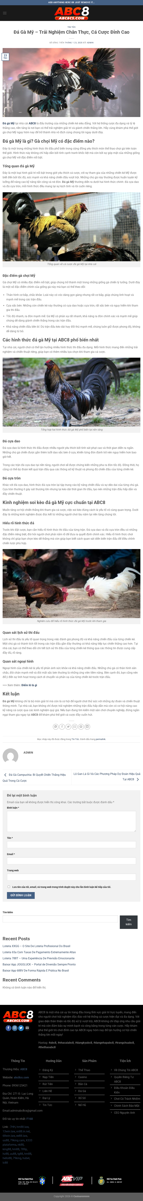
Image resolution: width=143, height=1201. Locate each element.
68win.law (9, 1135)
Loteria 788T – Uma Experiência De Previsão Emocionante (38, 958)
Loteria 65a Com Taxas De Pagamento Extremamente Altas (39, 952)
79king (17, 1158)
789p (24, 1149)
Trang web (13, 870)
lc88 (5, 1162)
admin (90, 43)
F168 (30, 1118)
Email (11, 854)
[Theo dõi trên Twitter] (21, 1028)
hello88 (7, 1158)
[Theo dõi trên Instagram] (15, 1028)
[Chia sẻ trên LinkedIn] (87, 727)
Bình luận (13, 807)
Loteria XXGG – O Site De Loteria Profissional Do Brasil (36, 946)
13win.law (9, 1131)
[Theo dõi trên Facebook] (8, 1028)
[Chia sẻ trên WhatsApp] (56, 727)
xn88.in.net (23, 1131)
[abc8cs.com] (71, 13)
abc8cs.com (21, 1077)
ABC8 (23, 1069)
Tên (10, 838)
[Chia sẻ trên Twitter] (68, 727)
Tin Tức (71, 27)
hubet (25, 1158)
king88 (7, 1149)
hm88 (15, 1149)
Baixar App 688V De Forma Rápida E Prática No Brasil (36, 970)
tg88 (20, 1153)
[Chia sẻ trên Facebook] (62, 727)
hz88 (6, 1153)
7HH (12, 1127)
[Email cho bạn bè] (75, 727)
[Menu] (5, 13)
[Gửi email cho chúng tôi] (27, 1028)
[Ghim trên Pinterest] (81, 727)
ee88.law (21, 1135)
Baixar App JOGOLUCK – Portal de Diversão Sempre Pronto (39, 964)
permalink (101, 739)
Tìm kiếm (8, 912)
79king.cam (17, 1140)
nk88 (21, 1144)
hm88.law (23, 1127)
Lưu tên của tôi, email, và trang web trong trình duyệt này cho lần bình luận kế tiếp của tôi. (61, 887)
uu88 (6, 1140)
